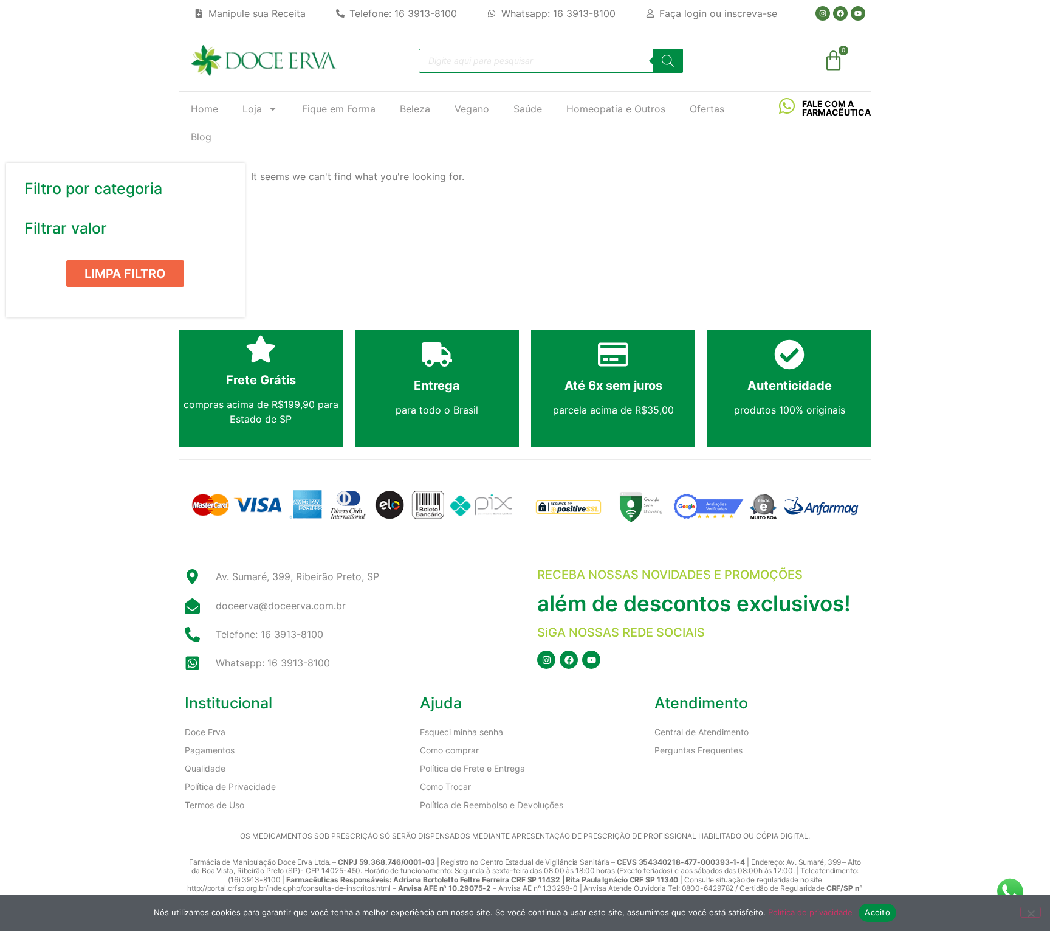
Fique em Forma (339, 109)
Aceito (877, 912)
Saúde (527, 109)
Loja (252, 109)
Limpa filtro (125, 273)
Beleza (415, 109)
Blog (201, 137)
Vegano (472, 109)
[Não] (1030, 912)
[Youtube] (858, 13)
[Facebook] (840, 13)
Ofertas (707, 109)
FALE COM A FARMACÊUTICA (836, 108)
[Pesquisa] (668, 61)
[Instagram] (822, 13)
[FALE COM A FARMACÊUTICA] (787, 106)
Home (204, 109)
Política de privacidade (810, 912)
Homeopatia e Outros (615, 109)
